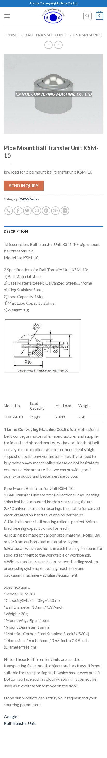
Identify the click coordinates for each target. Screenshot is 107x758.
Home (12, 34)
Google (10, 716)
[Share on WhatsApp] (8, 210)
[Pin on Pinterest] (46, 210)
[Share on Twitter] (27, 210)
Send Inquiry (24, 185)
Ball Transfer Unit (46, 34)
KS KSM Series (87, 34)
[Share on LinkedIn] (65, 210)
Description (16, 231)
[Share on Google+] (55, 210)
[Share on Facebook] (18, 210)
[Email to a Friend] (36, 210)
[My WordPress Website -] (53, 16)
